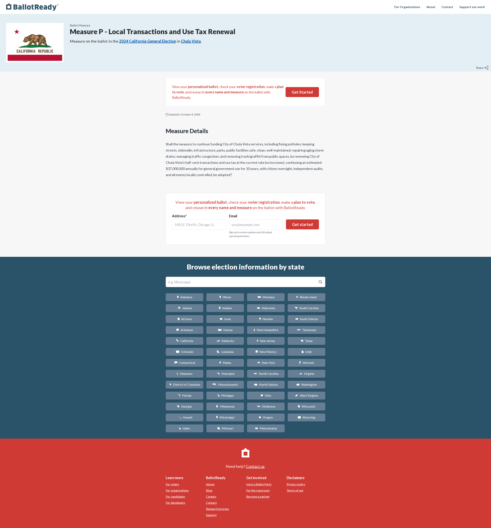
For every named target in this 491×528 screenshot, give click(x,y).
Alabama (184, 297)
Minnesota (225, 406)
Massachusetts (225, 384)
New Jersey (266, 341)
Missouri (225, 428)
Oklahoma (265, 406)
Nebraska (266, 308)
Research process (217, 509)
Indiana (225, 308)
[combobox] (199, 224)
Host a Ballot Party (259, 484)
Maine (225, 362)
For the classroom (258, 490)
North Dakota (266, 384)
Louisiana (225, 351)
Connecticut (184, 362)
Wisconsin (306, 406)
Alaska (184, 308)
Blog (209, 490)
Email (233, 216)
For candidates (175, 496)
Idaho (184, 428)
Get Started (302, 92)
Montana (265, 297)
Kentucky (225, 341)
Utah (307, 351)
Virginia (306, 373)
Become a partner (258, 496)
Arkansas (184, 330)
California (184, 341)
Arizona (184, 319)
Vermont (306, 362)
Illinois (225, 297)
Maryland (225, 373)
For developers (175, 502)
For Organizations (407, 7)
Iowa (225, 319)
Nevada (266, 319)
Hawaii (184, 417)
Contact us (255, 466)
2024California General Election (147, 41)
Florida (184, 395)
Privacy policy (296, 484)
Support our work (472, 7)
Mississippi (225, 417)
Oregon (266, 417)
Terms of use (295, 490)
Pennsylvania (266, 428)
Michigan (225, 395)
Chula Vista (191, 41)
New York (266, 362)
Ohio (266, 395)
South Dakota (306, 319)
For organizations (177, 490)
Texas (306, 341)
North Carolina (265, 373)
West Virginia (306, 395)
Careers (211, 496)
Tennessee (306, 330)
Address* (179, 216)
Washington (306, 384)
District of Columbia (184, 384)
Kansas (225, 330)
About (430, 7)
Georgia (184, 406)
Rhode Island (306, 297)
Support (211, 515)
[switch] (482, 67)
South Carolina (307, 308)
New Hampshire (266, 330)
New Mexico (265, 351)
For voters (172, 484)
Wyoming (306, 417)
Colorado (184, 351)
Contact (447, 7)
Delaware (184, 373)
